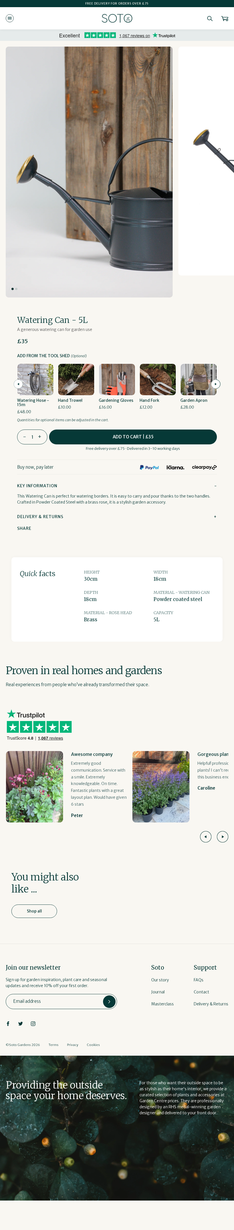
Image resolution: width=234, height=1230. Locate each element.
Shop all (34, 911)
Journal (158, 992)
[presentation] (18, 384)
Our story (160, 980)
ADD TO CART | (133, 437)
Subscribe (109, 1001)
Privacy (72, 1045)
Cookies (93, 1045)
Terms (53, 1045)
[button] (12, 289)
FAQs (198, 980)
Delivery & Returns (211, 1004)
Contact (201, 992)
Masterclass (162, 1004)
